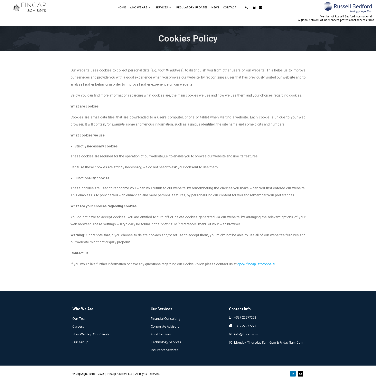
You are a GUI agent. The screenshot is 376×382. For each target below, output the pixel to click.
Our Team (79, 318)
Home (122, 7)
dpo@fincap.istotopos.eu (256, 264)
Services (161, 7)
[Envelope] (260, 7)
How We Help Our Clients (90, 334)
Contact (229, 7)
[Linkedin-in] (254, 7)
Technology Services (166, 342)
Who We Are (138, 7)
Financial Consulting (165, 318)
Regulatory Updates (191, 7)
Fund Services (161, 334)
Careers (78, 326)
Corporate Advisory (165, 326)
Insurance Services (164, 350)
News (215, 7)
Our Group (80, 342)
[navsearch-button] (246, 7)
